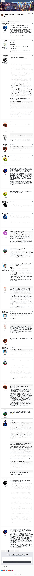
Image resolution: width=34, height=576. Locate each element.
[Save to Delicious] (6, 570)
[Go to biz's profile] (5, 233)
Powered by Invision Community (17, 574)
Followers (29, 13)
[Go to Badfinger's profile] (5, 251)
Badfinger (5, 247)
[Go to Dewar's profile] (5, 171)
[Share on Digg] (5, 570)
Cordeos (5, 121)
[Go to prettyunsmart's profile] (5, 205)
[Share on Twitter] (1, 570)
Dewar (5, 166)
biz (5, 229)
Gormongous (5, 55)
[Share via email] (11, 570)
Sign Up (29, 3)
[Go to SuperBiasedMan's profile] (5, 266)
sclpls (5, 155)
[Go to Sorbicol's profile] (5, 289)
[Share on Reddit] (8, 570)
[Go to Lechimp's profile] (5, 45)
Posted (12, 23)
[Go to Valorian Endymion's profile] (5, 28)
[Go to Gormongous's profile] (5, 60)
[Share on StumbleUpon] (9, 570)
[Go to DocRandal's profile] (5, 137)
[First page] (1, 21)
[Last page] (18, 21)
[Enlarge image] (12, 413)
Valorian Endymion (5, 23)
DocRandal (5, 131)
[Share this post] (32, 23)
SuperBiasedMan (5, 262)
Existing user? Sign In (23, 3)
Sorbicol (5, 284)
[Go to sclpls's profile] (5, 159)
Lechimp (5, 40)
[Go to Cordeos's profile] (2, 15)
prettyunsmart (5, 201)
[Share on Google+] (4, 570)
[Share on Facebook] (2, 570)
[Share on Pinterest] (12, 570)
